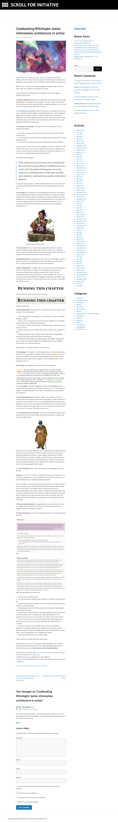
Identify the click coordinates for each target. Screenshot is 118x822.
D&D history (80, 302)
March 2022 (80, 239)
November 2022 (81, 221)
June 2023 (79, 206)
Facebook (35, 655)
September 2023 (81, 199)
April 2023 (79, 210)
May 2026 (79, 137)
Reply (18, 723)
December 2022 (81, 219)
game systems (80, 309)
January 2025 (80, 165)
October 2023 (80, 197)
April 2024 (79, 183)
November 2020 (81, 275)
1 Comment (44, 666)
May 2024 (79, 181)
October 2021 (80, 250)
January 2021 (80, 270)
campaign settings (81, 300)
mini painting (80, 316)
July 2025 (79, 154)
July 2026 (79, 132)
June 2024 (79, 179)
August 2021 (80, 254)
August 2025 (80, 152)
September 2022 (81, 226)
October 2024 (80, 170)
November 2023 (81, 194)
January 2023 (80, 217)
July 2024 (79, 177)
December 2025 (81, 145)
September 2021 (81, 252)
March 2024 (80, 186)
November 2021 (81, 248)
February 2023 (80, 214)
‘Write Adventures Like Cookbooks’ (35, 77)
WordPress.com (42, 819)
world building (80, 329)
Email (18, 768)
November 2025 (81, 148)
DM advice (31, 666)
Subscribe (80, 28)
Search (76, 65)
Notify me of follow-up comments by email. (31, 797)
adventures (25, 666)
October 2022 (80, 223)
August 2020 (80, 281)
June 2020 (79, 286)
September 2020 (81, 279)
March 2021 (80, 266)
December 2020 (81, 272)
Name (18, 760)
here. (22, 661)
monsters (79, 318)
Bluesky (29, 657)
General (78, 311)
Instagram (22, 659)
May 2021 (79, 261)
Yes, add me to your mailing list (27, 793)
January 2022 (80, 243)
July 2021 (79, 257)
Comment (19, 738)
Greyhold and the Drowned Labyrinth (87, 313)
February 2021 (80, 268)
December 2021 (81, 246)
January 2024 (80, 190)
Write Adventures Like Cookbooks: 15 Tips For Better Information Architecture (27, 678)
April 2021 (79, 263)
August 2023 (80, 201)
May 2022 (79, 234)
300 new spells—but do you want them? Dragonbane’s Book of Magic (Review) (87, 90)
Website (18, 777)
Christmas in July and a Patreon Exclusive (87, 50)
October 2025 (80, 150)
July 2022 (79, 230)
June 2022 (79, 232)
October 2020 (80, 277)
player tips (79, 320)
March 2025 (80, 163)
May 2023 (79, 208)
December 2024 (81, 168)
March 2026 (80, 141)
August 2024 (80, 174)
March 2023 (80, 212)
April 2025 (79, 161)
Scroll (76, 80)
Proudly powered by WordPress (17, 819)
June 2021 (79, 259)
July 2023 (79, 203)
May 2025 (79, 159)
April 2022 (79, 237)
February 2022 (80, 241)
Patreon (43, 652)
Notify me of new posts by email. (28, 802)
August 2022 (80, 228)
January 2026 (80, 143)
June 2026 (79, 134)
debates (78, 305)
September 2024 (81, 172)
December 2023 (81, 192)
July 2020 (79, 283)
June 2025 (79, 157)
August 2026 (80, 130)
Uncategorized (80, 325)
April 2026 (79, 139)
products (37, 666)
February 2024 (80, 188)
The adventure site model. (26, 111)
